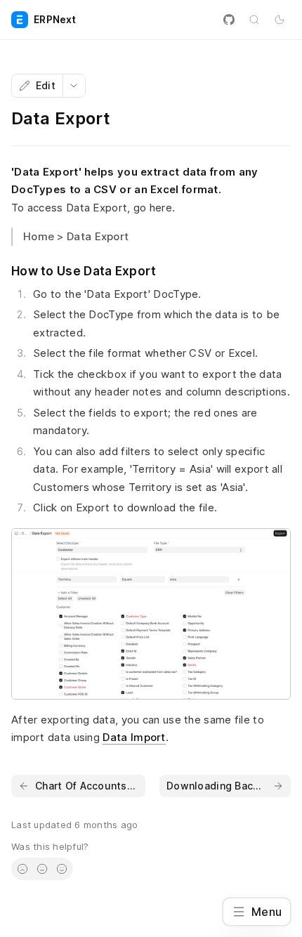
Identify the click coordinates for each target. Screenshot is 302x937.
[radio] (22, 869)
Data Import (134, 737)
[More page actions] (74, 85)
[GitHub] (229, 19)
